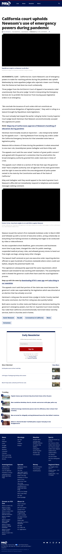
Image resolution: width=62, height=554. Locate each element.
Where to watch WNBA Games (6, 530)
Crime (3, 443)
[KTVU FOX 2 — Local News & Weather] (7, 3)
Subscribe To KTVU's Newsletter (22, 522)
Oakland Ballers (52, 452)
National (4, 441)
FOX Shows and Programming (21, 512)
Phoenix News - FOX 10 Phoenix (53, 470)
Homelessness (6, 469)
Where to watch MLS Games (7, 533)
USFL (49, 460)
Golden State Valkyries (54, 449)
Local (3, 439)
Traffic (19, 441)
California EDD (6, 467)
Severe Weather (37, 450)
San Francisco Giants (53, 447)
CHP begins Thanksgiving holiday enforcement (14, 375)
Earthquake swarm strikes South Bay (11, 368)
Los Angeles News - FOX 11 (53, 467)
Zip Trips (19, 439)
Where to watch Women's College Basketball (6, 526)
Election (4, 459)
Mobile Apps (20, 520)
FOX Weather (36, 454)
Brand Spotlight (21, 497)
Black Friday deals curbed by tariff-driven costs (14, 382)
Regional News (53, 465)
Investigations (7, 465)
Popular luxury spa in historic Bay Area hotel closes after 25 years (31, 396)
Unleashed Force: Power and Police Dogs (6, 476)
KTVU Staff (20, 505)
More (38, 3)
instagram (53, 542)
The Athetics (51, 454)
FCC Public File (21, 527)
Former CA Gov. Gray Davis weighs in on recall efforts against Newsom (22, 223)
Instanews (7, 323)
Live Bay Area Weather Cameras (37, 442)
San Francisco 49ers (53, 443)
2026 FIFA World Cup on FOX (53, 440)
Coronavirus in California (34, 318)
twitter (59, 542)
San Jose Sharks (52, 456)
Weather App (36, 452)
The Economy (36, 469)
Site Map (19, 525)
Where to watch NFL (7, 505)
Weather (36, 437)
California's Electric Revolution (22, 467)
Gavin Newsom (24, 31)
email (44, 542)
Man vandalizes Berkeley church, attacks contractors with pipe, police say (34, 402)
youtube (47, 542)
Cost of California (6, 470)
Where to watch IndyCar (6, 517)
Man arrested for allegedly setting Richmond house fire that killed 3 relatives (35, 415)
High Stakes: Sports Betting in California (22, 472)
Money (35, 465)
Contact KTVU (21, 509)
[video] (56, 370)
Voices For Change (22, 491)
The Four (19, 470)
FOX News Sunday (7, 457)
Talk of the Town (21, 481)
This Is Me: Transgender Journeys (23, 484)
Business (4, 449)
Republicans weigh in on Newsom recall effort (15, 68)
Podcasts (4, 453)
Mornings (20, 437)
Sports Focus (20, 479)
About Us (20, 501)
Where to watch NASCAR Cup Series (7, 513)
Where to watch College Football (6, 508)
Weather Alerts (37, 439)
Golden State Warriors (54, 445)
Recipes (19, 445)
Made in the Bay (21, 475)
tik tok (56, 542)
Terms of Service (32, 358)
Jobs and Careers (21, 507)
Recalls (19, 318)
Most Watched (7, 365)
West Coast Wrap (6, 455)
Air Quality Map (37, 445)
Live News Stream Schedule (22, 517)
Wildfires (4, 447)
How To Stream (21, 504)
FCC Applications (21, 529)
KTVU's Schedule (21, 515)
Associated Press (16, 31)
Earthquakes (36, 449)
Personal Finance (37, 467)
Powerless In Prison (7, 472)
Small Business (37, 470)
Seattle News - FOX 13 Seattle (53, 474)
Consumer (4, 451)
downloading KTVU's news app (33, 280)
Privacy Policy (32, 357)
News (49, 318)
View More (55, 365)
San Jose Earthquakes (54, 458)
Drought (4, 445)
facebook (50, 542)
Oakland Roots (52, 450)
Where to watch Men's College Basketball (6, 521)
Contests (19, 443)
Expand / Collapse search (59, 3)
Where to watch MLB (7, 511)
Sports (50, 437)
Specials (20, 465)
